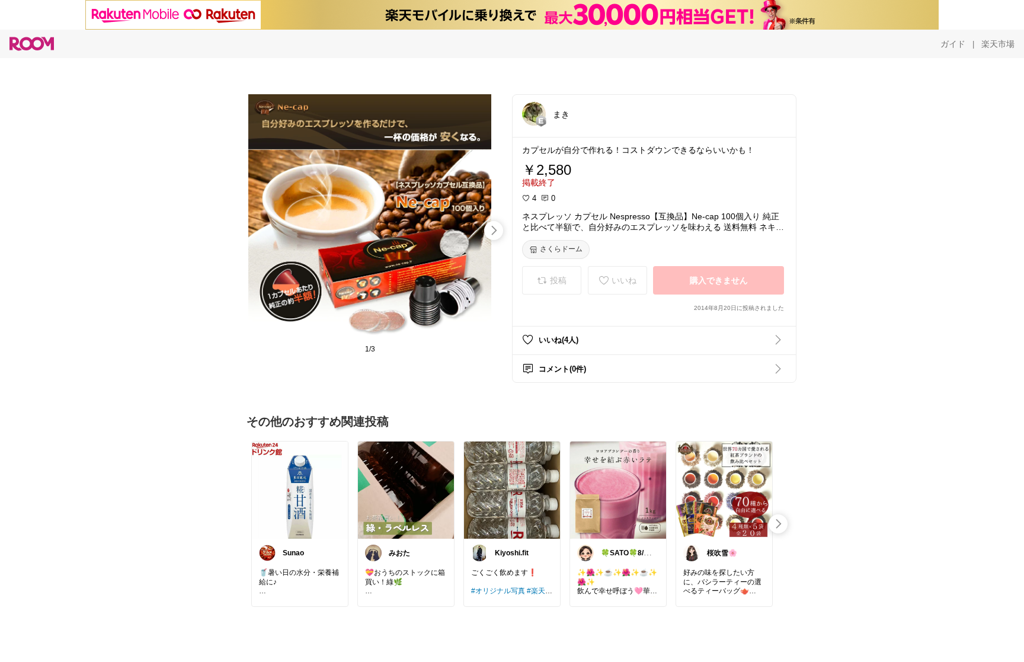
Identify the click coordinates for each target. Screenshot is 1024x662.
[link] (300, 490)
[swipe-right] (493, 230)
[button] (534, 114)
